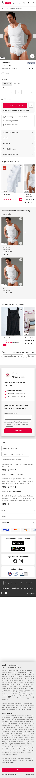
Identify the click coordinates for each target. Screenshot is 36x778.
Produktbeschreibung (10, 132)
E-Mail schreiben (10, 448)
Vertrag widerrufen (11, 583)
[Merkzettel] (28, 3)
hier (9, 696)
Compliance (15, 588)
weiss (7, 74)
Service (4, 516)
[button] (2, 3)
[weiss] (2, 73)
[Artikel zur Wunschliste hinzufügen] (31, 105)
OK (18, 770)
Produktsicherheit (9, 149)
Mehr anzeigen (9, 426)
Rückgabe (6, 143)
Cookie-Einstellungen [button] (27, 588)
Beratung (5, 522)
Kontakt (4, 442)
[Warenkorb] (33, 3)
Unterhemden (17, 8)
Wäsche (9, 8)
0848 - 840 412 (8, 486)
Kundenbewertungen (10, 154)
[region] (18, 720)
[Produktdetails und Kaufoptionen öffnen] (20, 243)
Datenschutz (28, 583)
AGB (21, 583)
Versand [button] (14, 68)
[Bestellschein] (23, 3)
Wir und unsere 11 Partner (10, 670)
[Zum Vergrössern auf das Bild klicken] (32, 56)
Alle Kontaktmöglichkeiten (14, 454)
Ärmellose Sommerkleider (13, 356)
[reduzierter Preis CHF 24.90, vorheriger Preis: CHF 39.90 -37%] (12, 321)
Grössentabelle (8, 99)
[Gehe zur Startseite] (8, 3)
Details (5, 138)
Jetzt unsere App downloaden (18, 538)
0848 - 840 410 (8, 469)
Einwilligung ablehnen (9, 774)
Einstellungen (29, 774)
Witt (3, 511)
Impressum (5, 588)
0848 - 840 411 (8, 504)
